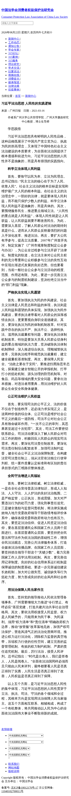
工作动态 (14, 42)
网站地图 (13, 767)
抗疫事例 (14, 89)
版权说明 (13, 771)
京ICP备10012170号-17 (24, 787)
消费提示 (14, 78)
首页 (18, 95)
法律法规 (13, 85)
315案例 (13, 56)
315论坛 (13, 53)
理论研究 (14, 64)
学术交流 (14, 67)
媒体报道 (14, 82)
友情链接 (6, 729)
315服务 (13, 60)
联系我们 (13, 763)
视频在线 (14, 75)
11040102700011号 (12, 791)
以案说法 (14, 71)
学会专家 (14, 49)
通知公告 (14, 46)
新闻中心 (14, 38)
